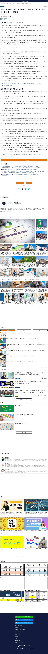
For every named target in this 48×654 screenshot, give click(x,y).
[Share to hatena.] (29, 189)
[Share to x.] (22, 189)
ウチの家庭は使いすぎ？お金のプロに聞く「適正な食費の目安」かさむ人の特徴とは (20, 169)
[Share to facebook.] (19, 189)
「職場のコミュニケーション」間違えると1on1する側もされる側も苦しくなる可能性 (20, 166)
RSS (16, 638)
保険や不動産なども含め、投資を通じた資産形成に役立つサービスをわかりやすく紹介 (20, 174)
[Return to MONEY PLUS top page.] (24, 1)
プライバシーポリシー (19, 631)
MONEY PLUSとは (18, 625)
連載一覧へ (24, 555)
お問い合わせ (17, 634)
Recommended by (42, 305)
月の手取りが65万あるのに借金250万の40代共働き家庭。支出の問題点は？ (18, 172)
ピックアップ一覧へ (24, 399)
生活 (1, 19)
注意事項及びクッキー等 (19, 632)
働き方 (5, 19)
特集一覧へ (24, 432)
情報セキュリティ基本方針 (20, 629)
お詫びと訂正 (17, 640)
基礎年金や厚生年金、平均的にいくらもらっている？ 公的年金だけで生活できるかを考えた (21, 168)
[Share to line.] (25, 189)
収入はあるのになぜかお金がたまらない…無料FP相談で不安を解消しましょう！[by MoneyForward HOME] (21, 84)
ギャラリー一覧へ (24, 605)
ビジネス (7, 3)
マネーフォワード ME (19, 642)
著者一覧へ (24, 475)
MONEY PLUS (2, 3)
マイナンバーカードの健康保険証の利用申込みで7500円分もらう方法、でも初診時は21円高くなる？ (23, 171)
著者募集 (16, 636)
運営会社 (16, 627)
